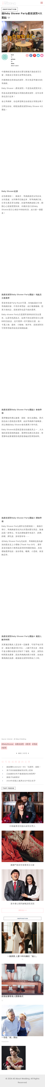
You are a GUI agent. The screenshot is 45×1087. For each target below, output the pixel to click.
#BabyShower (8, 744)
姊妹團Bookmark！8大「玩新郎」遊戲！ (23, 767)
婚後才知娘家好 (13, 777)
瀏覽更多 (21, 910)
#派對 (4, 748)
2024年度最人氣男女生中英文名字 (21, 781)
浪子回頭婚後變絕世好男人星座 (19, 770)
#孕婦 (34, 744)
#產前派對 (19, 744)
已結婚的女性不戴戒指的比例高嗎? (21, 774)
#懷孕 (28, 744)
